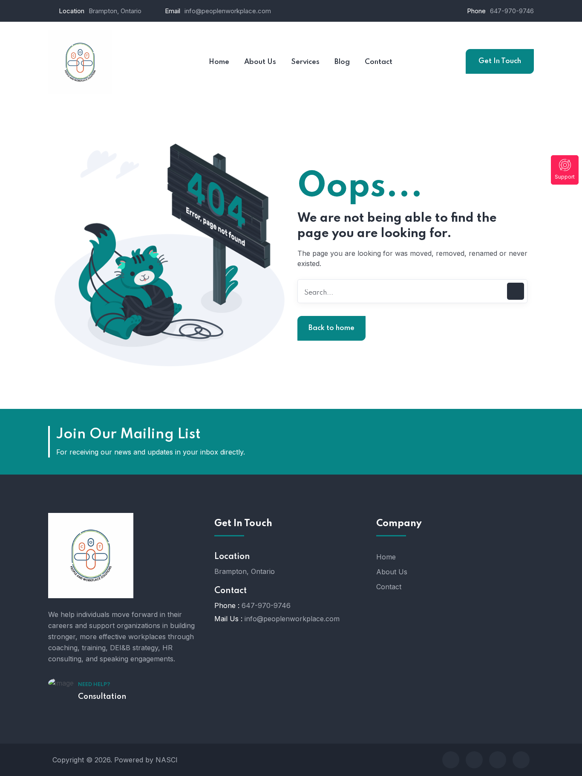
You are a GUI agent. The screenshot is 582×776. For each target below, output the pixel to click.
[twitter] (474, 759)
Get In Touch (499, 61)
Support (565, 177)
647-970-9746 (512, 11)
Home (386, 557)
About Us (391, 572)
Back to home (331, 328)
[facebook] (450, 759)
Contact (388, 586)
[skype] (497, 759)
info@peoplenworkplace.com (227, 11)
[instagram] (521, 759)
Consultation (102, 697)
